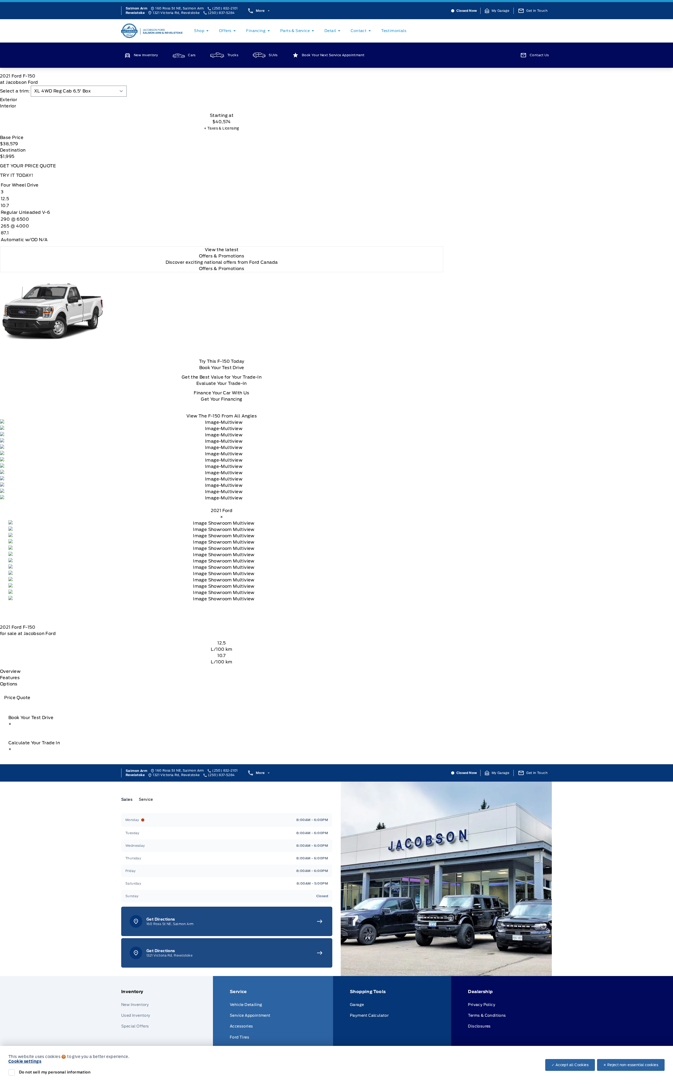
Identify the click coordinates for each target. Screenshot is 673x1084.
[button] (497, 11)
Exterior (8, 99)
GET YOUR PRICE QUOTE (28, 165)
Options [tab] (9, 684)
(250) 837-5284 (221, 13)
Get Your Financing (221, 399)
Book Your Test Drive (221, 367)
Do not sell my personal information (54, 1072)
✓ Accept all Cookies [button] (570, 1065)
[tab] (221, 100)
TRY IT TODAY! (16, 175)
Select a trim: (15, 91)
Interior (8, 106)
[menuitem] (202, 31)
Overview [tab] (10, 671)
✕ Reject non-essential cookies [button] (630, 1065)
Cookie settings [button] (24, 1061)
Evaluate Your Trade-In (221, 383)
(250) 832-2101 (225, 8)
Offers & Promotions (221, 268)
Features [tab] (10, 677)
